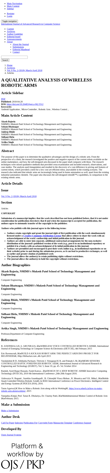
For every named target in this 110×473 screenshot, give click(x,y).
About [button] (10, 42)
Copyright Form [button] (45, 423)
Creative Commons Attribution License (42, 235)
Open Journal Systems (11, 435)
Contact (16, 52)
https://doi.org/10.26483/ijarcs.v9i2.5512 (25, 104)
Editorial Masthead (21, 49)
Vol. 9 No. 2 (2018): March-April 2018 (24, 70)
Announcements (14, 39)
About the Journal (21, 44)
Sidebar (10, 8)
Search (5, 60)
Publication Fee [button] (30, 423)
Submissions (18, 47)
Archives (11, 31)
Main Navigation (14, 3)
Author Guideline (15, 34)
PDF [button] (3, 99)
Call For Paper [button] (7, 423)
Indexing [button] (19, 423)
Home (9, 65)
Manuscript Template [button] (62, 423)
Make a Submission (10, 410)
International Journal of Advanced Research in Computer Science (30, 24)
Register (10, 13)
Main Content (13, 6)
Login (9, 16)
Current (10, 29)
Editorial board (13, 36)
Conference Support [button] (82, 423)
